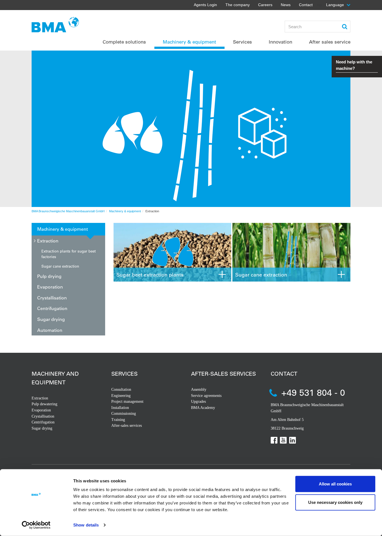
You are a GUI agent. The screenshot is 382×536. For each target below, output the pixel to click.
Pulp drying (49, 276)
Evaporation (50, 287)
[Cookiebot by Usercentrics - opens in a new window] (36, 525)
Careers (265, 5)
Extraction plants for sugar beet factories (68, 254)
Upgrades (198, 401)
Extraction (47, 241)
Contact (306, 5)
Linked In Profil (292, 440)
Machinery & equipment (125, 211)
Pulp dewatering (44, 404)
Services (124, 373)
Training (118, 420)
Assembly (198, 389)
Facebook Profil (274, 440)
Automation (49, 330)
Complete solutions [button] (124, 42)
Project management (127, 401)
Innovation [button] (280, 42)
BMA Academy (203, 408)
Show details (86, 525)
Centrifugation (52, 308)
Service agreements (206, 396)
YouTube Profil (283, 440)
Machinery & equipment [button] (189, 42)
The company (237, 5)
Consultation (121, 389)
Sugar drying (51, 319)
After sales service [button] (329, 42)
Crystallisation (52, 298)
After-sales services (126, 425)
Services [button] (242, 42)
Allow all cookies (335, 484)
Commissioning (123, 413)
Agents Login (205, 5)
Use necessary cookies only (335, 502)
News (286, 5)
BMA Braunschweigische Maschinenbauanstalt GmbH (68, 211)
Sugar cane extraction (60, 266)
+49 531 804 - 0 (313, 392)
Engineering (121, 396)
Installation (120, 408)
